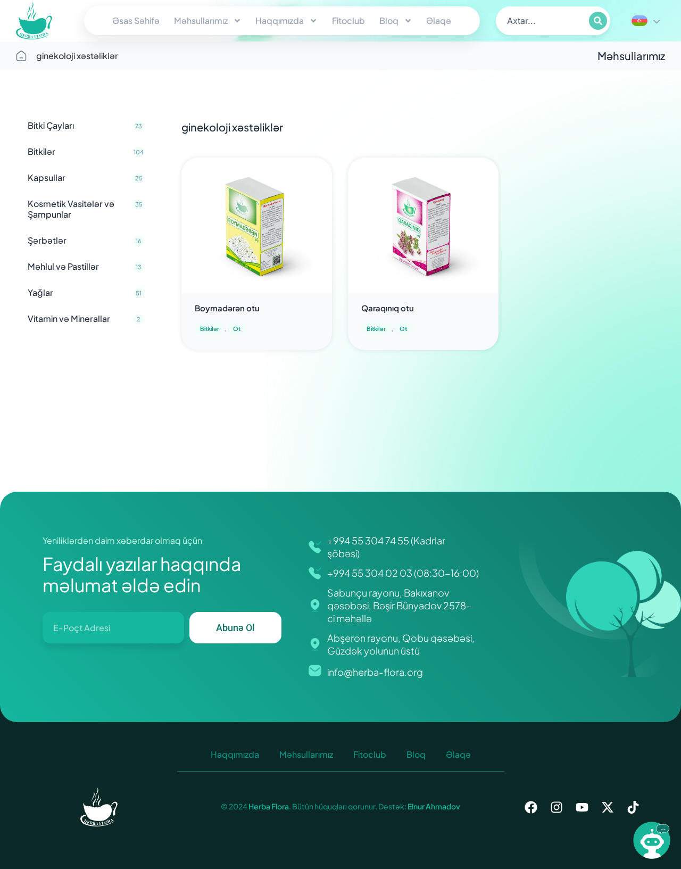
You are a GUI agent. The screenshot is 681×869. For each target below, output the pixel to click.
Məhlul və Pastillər (85, 266)
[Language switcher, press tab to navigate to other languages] (645, 21)
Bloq (388, 20)
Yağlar (85, 292)
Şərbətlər (85, 240)
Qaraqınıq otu (387, 308)
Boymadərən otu (227, 308)
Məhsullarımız (201, 20)
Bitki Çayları (85, 125)
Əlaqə (438, 20)
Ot (236, 328)
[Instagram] (556, 807)
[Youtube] (582, 807)
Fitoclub (348, 20)
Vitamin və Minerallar (84, 318)
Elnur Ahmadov (433, 806)
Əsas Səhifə (136, 20)
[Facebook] (531, 807)
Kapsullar (85, 177)
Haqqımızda (279, 20)
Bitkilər (86, 151)
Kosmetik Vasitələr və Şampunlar (85, 209)
